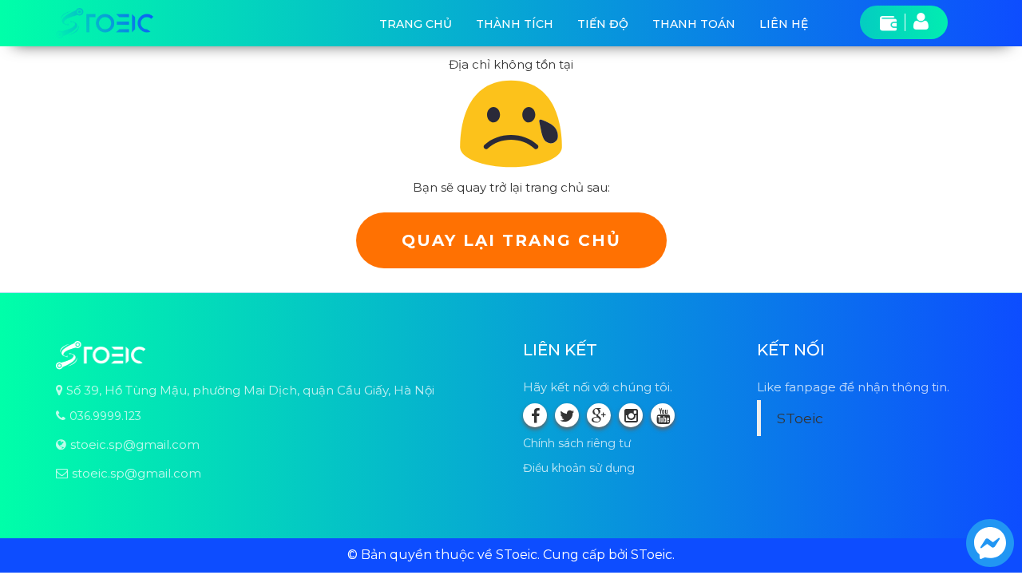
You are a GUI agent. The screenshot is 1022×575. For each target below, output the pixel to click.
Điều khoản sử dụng (579, 468)
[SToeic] (104, 23)
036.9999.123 (105, 416)
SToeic (800, 418)
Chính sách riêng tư (577, 443)
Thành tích (514, 24)
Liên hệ (783, 24)
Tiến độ (602, 24)
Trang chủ (415, 24)
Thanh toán (693, 24)
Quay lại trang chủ (511, 240)
